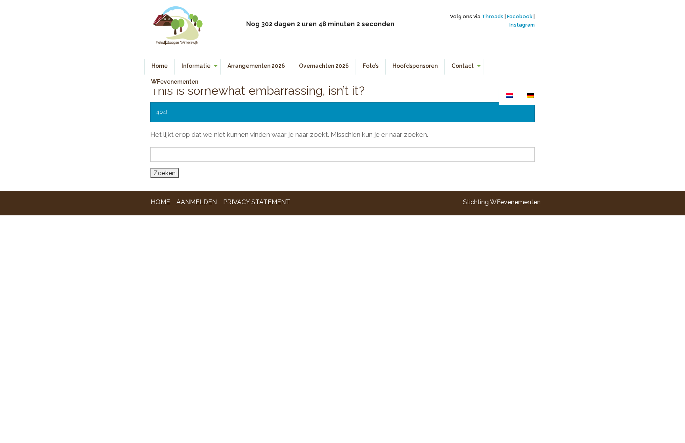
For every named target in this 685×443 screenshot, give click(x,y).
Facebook (519, 16)
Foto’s (371, 66)
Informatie (196, 66)
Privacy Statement (256, 202)
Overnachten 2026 (324, 66)
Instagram (522, 25)
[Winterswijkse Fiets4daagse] (177, 29)
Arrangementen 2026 (256, 66)
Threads (492, 16)
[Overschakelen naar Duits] (530, 96)
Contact (463, 66)
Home (159, 66)
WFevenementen (174, 82)
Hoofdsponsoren (415, 66)
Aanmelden (196, 202)
